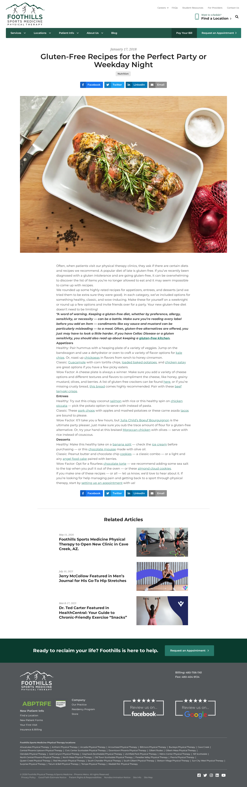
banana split (122, 444)
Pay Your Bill (184, 33)
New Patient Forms (31, 720)
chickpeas (92, 357)
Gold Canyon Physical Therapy (64, 754)
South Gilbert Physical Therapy (139, 760)
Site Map (148, 777)
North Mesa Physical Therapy (77, 757)
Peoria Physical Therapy (182, 757)
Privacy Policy (28, 777)
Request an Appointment (218, 33)
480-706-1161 (194, 672)
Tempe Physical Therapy (93, 764)
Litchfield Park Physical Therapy (141, 754)
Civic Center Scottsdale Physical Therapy (85, 750)
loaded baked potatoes (139, 362)
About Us (93, 33)
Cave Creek (203, 747)
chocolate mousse (102, 449)
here (166, 382)
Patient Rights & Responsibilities (85, 777)
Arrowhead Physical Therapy (122, 747)
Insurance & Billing (31, 729)
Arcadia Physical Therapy (93, 747)
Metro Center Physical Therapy (174, 754)
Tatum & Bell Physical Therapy (63, 764)
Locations (40, 33)
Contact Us (233, 7)
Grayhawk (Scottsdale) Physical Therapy (102, 754)
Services (16, 33)
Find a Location (29, 715)
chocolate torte (115, 464)
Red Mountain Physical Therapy (69, 760)
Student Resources (192, 7)
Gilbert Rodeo (156, 750)
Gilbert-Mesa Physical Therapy (181, 750)
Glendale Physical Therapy (33, 754)
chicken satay (175, 362)
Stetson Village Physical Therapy (173, 760)
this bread (97, 386)
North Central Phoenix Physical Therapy (40, 757)
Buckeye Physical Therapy (182, 747)
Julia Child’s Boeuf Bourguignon (144, 420)
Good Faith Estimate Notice (52, 777)
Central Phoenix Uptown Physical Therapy (41, 750)
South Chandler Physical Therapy (104, 760)
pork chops (86, 410)
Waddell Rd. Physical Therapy (123, 764)
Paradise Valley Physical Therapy (151, 757)
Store (75, 713)
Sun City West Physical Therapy (207, 760)
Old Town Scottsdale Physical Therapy (114, 757)
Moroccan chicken (136, 430)
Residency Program (83, 709)
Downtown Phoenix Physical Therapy (127, 750)
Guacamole (77, 362)
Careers (161, 7)
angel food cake (75, 459)
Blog (114, 33)
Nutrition (123, 73)
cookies (126, 454)
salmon (115, 401)
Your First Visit (28, 724)
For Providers (215, 7)
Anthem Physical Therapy (65, 747)
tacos (185, 410)
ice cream (159, 444)
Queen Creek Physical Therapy (35, 760)
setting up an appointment (101, 483)
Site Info (137, 777)
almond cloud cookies (154, 468)
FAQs (175, 7)
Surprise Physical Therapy (33, 764)
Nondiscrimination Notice (117, 777)
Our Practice (79, 704)
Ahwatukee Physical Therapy (34, 747)
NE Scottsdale (200, 754)
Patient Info (66, 33)
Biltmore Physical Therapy (153, 747)
